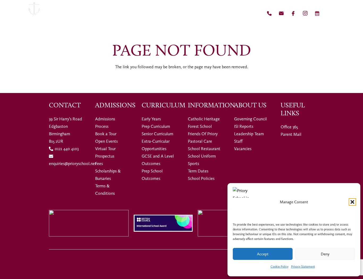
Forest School (200, 126)
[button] (352, 202)
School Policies (201, 178)
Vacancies (242, 148)
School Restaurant (204, 148)
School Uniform (202, 156)
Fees (99, 163)
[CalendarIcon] (317, 13)
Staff (238, 141)
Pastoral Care (200, 141)
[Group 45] (293, 13)
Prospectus (104, 156)
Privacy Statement (303, 266)
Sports (193, 163)
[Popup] (348, 13)
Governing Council (250, 118)
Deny (325, 254)
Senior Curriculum (157, 133)
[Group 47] (305, 13)
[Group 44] (281, 13)
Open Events (106, 141)
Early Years (151, 118)
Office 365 (289, 126)
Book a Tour (105, 133)
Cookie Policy (279, 266)
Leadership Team (249, 133)
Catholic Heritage (204, 118)
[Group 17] (34, 13)
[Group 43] (269, 13)
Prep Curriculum (156, 126)
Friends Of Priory (203, 133)
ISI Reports (243, 126)
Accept (262, 254)
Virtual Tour (105, 148)
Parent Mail (291, 134)
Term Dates (198, 171)
